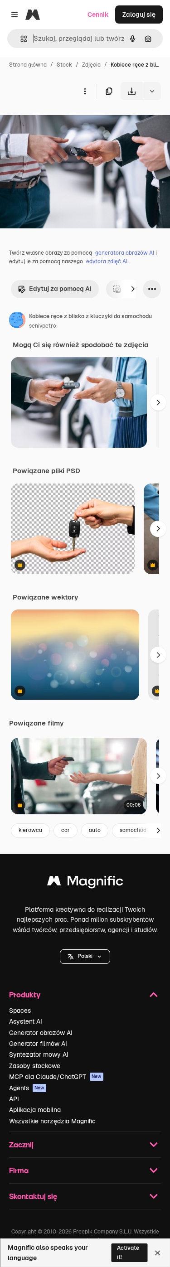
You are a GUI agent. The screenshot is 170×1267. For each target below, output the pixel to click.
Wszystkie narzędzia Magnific (52, 1121)
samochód (133, 830)
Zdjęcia (91, 64)
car (65, 830)
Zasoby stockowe (34, 1066)
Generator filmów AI (38, 1044)
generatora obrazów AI (124, 252)
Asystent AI (25, 1021)
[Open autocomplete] (20, 38)
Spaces (20, 1010)
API (14, 1099)
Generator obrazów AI (41, 1033)
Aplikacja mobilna (35, 1110)
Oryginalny (62, 121)
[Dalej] (133, 289)
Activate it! (128, 1252)
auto (95, 830)
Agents (26, 1088)
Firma (19, 1170)
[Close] (157, 1253)
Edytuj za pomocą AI (60, 289)
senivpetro (42, 325)
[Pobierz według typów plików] (152, 91)
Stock (64, 64)
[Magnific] (85, 883)
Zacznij (21, 1144)
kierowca (30, 830)
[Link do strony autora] (17, 321)
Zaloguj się (138, 14)
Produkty (24, 994)
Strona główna (28, 64)
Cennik (98, 14)
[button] (85, 956)
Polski (85, 956)
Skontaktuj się (33, 1196)
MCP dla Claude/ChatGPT (55, 1077)
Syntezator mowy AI (38, 1054)
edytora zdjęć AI (106, 261)
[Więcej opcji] (85, 91)
